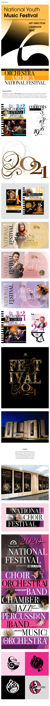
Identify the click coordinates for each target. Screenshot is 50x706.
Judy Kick (4, 2)
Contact (47, 2)
